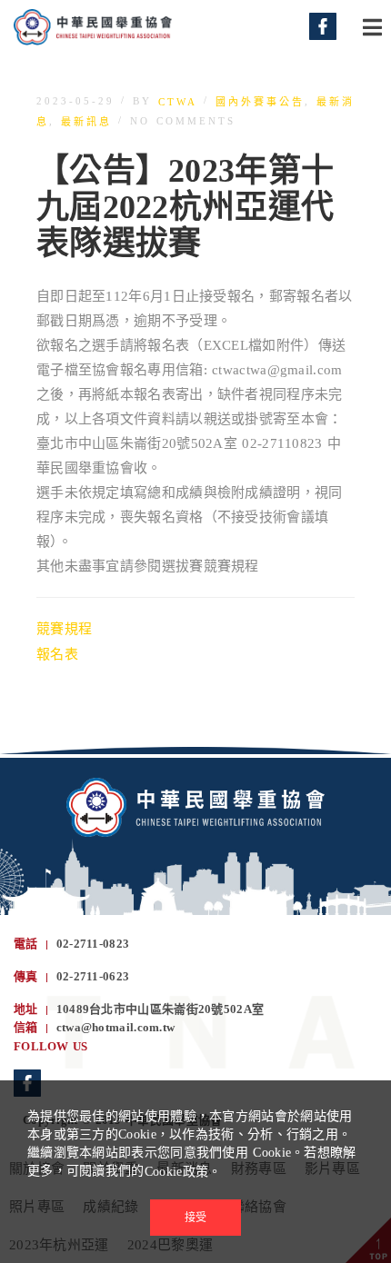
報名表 (57, 654)
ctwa (177, 101)
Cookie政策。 (183, 1171)
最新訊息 (86, 121)
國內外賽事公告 (260, 101)
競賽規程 (64, 629)
